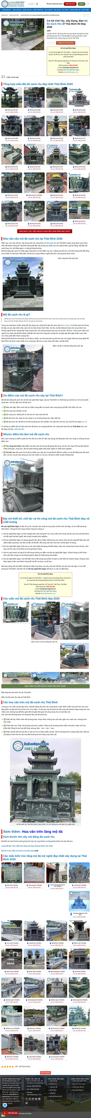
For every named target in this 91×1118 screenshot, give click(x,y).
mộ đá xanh (27, 395)
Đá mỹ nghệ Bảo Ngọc (71, 70)
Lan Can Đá (48, 9)
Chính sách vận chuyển (79, 1084)
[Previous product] (88, 15)
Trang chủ (4, 15)
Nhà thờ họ (17, 9)
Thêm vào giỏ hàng (66, 43)
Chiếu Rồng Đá (38, 9)
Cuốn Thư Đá (27, 9)
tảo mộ (84, 422)
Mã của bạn (45, 1072)
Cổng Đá (52, 1093)
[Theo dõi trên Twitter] (33, 1099)
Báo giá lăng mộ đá (56, 1096)
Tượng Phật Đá (75, 9)
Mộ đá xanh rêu (14, 15)
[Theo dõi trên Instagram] (29, 1099)
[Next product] (84, 15)
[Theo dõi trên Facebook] (26, 1099)
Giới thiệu (85, 9)
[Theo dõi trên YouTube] (26, 1103)
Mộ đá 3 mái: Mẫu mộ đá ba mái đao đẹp (17, 851)
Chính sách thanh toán (79, 1081)
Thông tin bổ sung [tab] (12, 77)
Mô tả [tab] (3, 77)
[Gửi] (37, 3)
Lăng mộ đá (53, 1081)
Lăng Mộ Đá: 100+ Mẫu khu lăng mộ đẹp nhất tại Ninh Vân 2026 (27, 846)
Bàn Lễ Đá (57, 9)
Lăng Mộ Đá (6, 9)
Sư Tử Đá (65, 9)
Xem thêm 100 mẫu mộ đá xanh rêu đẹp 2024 (44, 686)
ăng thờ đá (53, 1087)
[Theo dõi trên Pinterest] (36, 1099)
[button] (88, 4)
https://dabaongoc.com (71, 72)
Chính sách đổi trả (78, 1087)
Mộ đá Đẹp (53, 1090)
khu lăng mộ (67, 325)
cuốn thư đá (19, 429)
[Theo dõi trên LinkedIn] (39, 1099)
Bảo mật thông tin (77, 1090)
